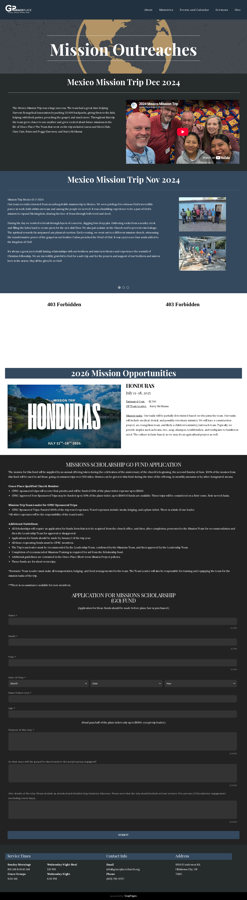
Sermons (222, 9)
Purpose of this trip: (20, 729)
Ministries (166, 9)
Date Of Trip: (16, 677)
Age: (10, 708)
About (148, 9)
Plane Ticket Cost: (19, 692)
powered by (123, 895)
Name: (12, 615)
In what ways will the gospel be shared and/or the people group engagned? (52, 761)
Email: (12, 636)
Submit (123, 835)
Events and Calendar (195, 9)
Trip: (11, 656)
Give (238, 9)
